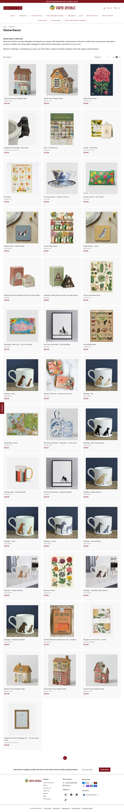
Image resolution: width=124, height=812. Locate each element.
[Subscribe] (56, 412)
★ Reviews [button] (2, 408)
